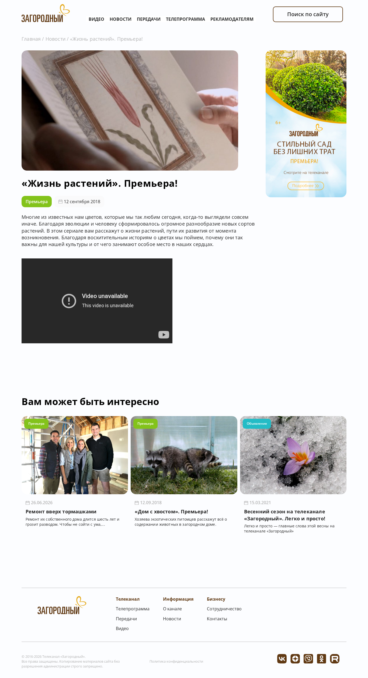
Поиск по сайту (308, 14)
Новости (120, 19)
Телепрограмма (185, 19)
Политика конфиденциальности (176, 661)
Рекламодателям (232, 19)
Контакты (217, 619)
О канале (172, 609)
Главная (31, 39)
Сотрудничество (224, 609)
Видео (96, 19)
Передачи (149, 19)
